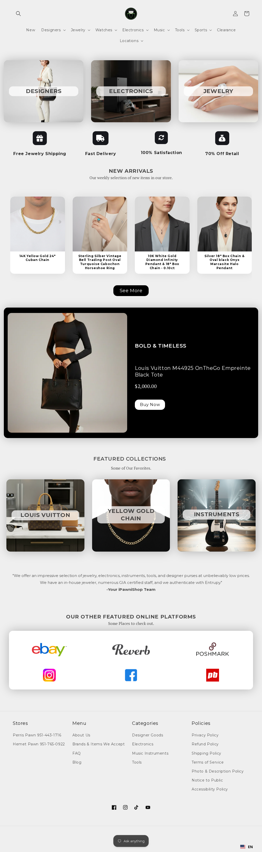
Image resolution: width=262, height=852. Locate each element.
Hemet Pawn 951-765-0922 (39, 744)
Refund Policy (205, 744)
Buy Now (150, 404)
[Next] (60, 221)
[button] (18, 13)
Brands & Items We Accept (98, 744)
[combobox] (246, 847)
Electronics (143, 744)
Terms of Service (208, 762)
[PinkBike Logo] (212, 675)
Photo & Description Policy (218, 771)
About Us (81, 735)
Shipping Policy (206, 753)
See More (131, 290)
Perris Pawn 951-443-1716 (37, 735)
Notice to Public (207, 780)
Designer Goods (147, 735)
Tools (137, 762)
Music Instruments (150, 753)
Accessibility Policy (210, 789)
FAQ (76, 753)
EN (250, 846)
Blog (76, 762)
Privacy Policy (205, 735)
